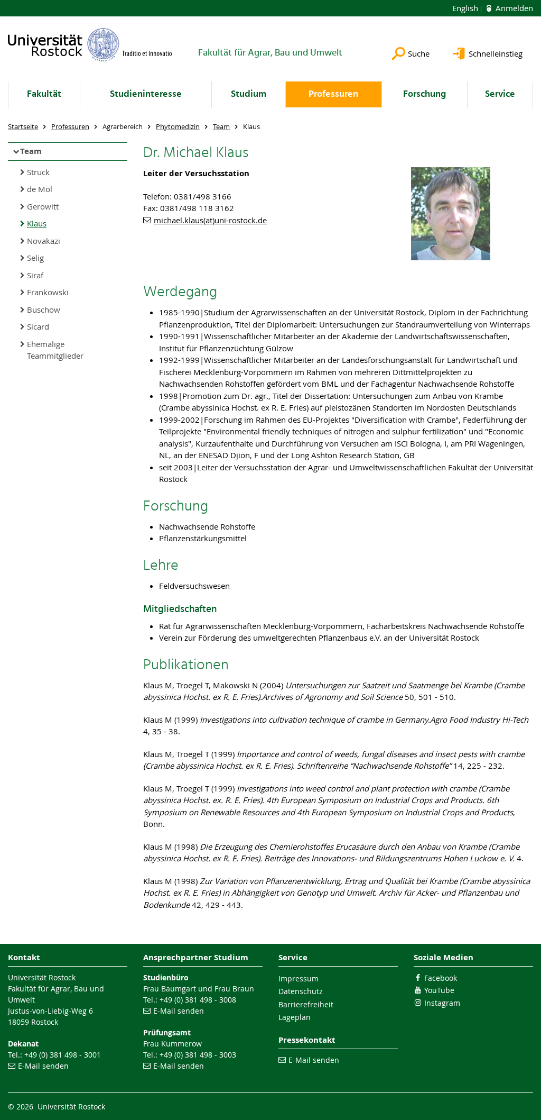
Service (500, 94)
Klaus (36, 223)
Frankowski (48, 292)
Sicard (38, 326)
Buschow (43, 309)
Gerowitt (43, 206)
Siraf (35, 275)
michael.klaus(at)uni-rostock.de (210, 220)
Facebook (440, 978)
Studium (248, 94)
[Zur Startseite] (90, 44)
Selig (35, 257)
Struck (38, 172)
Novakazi (43, 240)
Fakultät (44, 94)
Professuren (333, 94)
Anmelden (513, 8)
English (466, 8)
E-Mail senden (43, 1066)
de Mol (39, 189)
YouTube (439, 990)
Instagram (442, 1003)
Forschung (424, 94)
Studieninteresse (146, 94)
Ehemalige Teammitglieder (55, 350)
